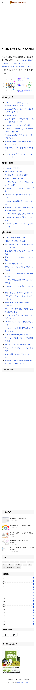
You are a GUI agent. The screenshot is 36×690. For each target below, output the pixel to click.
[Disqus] (18, 396)
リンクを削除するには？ (14, 264)
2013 (18, 615)
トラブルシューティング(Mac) (22, 67)
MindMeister (18, 564)
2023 (18, 587)
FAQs (10, 562)
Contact (27, 679)
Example (5, 562)
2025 (18, 581)
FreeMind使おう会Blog (22, 682)
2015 (18, 610)
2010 (18, 624)
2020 (18, 595)
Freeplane (23, 562)
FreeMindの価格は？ (12, 115)
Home (11, 679)
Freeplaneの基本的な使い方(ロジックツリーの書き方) (22, 541)
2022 (18, 589)
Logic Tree (30, 562)
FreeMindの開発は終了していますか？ (19, 214)
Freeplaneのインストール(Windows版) (20, 525)
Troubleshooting (11, 567)
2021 (18, 592)
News (25, 564)
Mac (4, 564)
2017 (18, 604)
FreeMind (16, 562)
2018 (18, 601)
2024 (18, 584)
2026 (18, 578)
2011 (18, 621)
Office (30, 564)
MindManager (10, 564)
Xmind (18, 567)
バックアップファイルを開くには (17, 344)
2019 (18, 598)
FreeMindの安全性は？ (13, 168)
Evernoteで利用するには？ (15, 178)
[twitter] (14, 635)
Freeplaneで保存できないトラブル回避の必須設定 (22, 534)
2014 (18, 612)
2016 (18, 607)
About (19, 679)
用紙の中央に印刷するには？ (16, 241)
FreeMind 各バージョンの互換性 (17, 175)
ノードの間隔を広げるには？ (16, 238)
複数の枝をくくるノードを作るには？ (19, 293)
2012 (18, 618)
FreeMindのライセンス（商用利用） (18, 125)
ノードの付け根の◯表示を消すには (18, 334)
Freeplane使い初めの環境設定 (18, 518)
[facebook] (5, 635)
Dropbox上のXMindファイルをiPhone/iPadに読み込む (22, 548)
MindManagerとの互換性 (14, 172)
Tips (4, 567)
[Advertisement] (18, 26)
